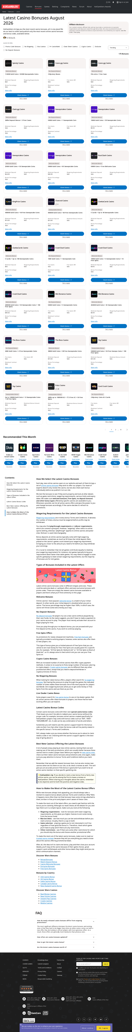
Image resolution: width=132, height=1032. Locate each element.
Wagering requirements (45, 518)
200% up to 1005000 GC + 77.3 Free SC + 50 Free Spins (65, 398)
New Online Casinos (48, 896)
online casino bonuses (49, 485)
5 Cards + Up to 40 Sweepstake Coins (104, 213)
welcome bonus (65, 601)
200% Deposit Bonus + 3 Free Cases (18, 120)
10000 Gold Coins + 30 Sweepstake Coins (106, 120)
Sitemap (59, 975)
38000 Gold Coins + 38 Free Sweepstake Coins (65, 351)
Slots (25, 968)
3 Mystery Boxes (54, 74)
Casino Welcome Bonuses (50, 864)
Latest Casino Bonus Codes (16, 502)
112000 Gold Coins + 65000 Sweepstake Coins (21, 74)
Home (4, 12)
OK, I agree (103, 1028)
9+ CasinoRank (55, 46)
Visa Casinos (41, 46)
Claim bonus (22, 95)
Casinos (25, 960)
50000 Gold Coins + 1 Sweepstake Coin (62, 120)
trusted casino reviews (45, 838)
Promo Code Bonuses (13, 46)
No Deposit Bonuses (12, 50)
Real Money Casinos (48, 894)
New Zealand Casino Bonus (51, 886)
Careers (59, 971)
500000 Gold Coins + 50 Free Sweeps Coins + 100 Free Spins (108, 352)
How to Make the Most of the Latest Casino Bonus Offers (18, 513)
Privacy (86, 979)
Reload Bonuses (46, 859)
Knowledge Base (43, 960)
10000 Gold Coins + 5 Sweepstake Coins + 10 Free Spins (107, 259)
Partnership (60, 960)
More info (8, 90)
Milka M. (12, 38)
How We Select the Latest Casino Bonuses (18, 484)
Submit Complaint (43, 964)
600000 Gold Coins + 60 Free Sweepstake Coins (65, 213)
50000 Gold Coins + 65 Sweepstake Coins (63, 166)
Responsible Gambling (45, 979)
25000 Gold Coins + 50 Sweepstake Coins (20, 166)
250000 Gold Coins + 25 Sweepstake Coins (106, 305)
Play (8, 463)
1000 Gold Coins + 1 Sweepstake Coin (61, 259)
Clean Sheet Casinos (71, 46)
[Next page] (126, 430)
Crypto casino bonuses (59, 667)
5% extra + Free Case (99, 74)
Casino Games (27, 964)
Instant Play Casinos (48, 898)
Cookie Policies (95, 979)
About (59, 964)
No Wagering (28, 46)
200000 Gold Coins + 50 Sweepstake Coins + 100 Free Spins (22, 306)
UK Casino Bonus (47, 879)
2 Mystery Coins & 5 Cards (100, 397)
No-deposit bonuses (44, 616)
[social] (78, 1019)
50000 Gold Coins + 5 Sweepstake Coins (62, 305)
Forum (25, 975)
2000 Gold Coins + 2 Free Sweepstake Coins (21, 351)
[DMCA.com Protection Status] (29, 1020)
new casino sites (88, 752)
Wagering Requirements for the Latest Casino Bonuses (17, 490)
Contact (59, 968)
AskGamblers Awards (102, 6)
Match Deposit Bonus (48, 862)
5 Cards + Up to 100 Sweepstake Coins (19, 259)
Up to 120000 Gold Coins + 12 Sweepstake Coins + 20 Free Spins (22, 398)
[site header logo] (11, 7)
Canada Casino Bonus (48, 883)
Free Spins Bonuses (48, 869)
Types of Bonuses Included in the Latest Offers (18, 496)
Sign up (106, 964)
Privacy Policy (42, 971)
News (24, 979)
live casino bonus (62, 697)
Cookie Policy (42, 975)
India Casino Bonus (47, 881)
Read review (9, 459)
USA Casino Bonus (47, 877)
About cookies (87, 1028)
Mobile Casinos (46, 903)
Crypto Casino (86, 46)
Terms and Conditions (44, 968)
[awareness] (34, 1013)
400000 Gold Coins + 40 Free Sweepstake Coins (22, 213)
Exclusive (98, 46)
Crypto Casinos (46, 901)
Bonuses (11, 12)
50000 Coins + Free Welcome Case (103, 166)
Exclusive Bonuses (47, 866)
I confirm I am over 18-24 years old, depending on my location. (93, 968)
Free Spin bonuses (81, 637)
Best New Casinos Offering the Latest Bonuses (17, 507)
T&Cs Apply (23, 98)
